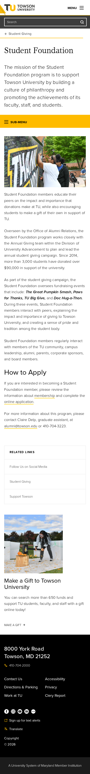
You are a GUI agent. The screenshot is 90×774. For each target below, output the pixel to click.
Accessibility (55, 679)
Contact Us (13, 679)
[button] (6, 123)
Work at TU (13, 695)
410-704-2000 (19, 665)
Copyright (11, 738)
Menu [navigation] (73, 8)
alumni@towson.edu (20, 426)
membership (44, 395)
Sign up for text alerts (24, 720)
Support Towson (21, 496)
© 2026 (9, 744)
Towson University (28, 8)
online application (18, 401)
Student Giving (20, 34)
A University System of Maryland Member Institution (45, 766)
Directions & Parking (21, 687)
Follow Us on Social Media (28, 467)
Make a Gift (12, 625)
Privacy (51, 687)
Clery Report (55, 695)
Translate (15, 729)
